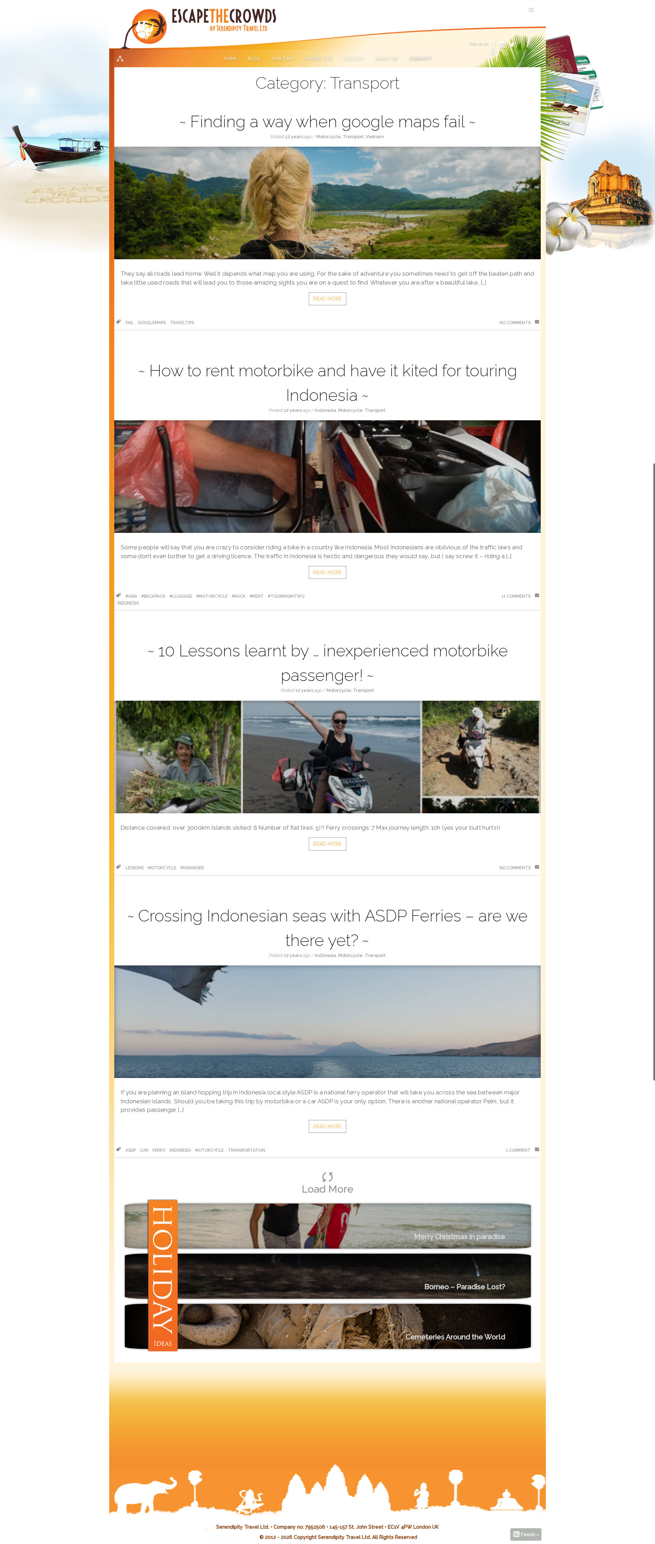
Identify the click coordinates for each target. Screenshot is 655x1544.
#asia (131, 596)
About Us (386, 58)
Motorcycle (328, 136)
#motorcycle (212, 596)
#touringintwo (286, 596)
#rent (257, 596)
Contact (420, 58)
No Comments (515, 322)
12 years (294, 136)
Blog (254, 58)
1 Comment (519, 1150)
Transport (353, 136)
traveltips (182, 322)
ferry (158, 1150)
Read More (327, 299)
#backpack (153, 596)
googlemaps (152, 322)
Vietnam (375, 136)
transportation (246, 1150)
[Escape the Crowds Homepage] (151, 33)
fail (130, 322)
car (144, 1150)
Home (230, 58)
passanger (192, 867)
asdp (131, 1150)
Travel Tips (318, 58)
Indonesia (325, 410)
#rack (239, 596)
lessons (135, 867)
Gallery (353, 58)
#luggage (181, 596)
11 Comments (516, 596)
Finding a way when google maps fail (327, 121)
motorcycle (162, 867)
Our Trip (282, 58)
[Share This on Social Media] (120, 58)
